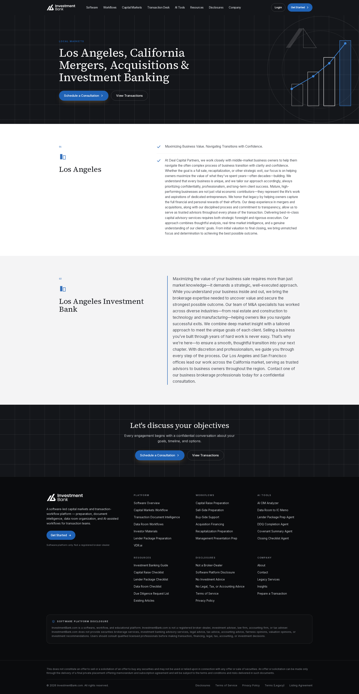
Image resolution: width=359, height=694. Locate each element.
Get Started (298, 7)
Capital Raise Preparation (212, 503)
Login (278, 7)
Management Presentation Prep (216, 538)
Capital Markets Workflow (151, 510)
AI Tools (180, 7)
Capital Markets (132, 7)
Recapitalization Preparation (214, 531)
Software (92, 7)
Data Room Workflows (149, 524)
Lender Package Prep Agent (275, 517)
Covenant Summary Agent (274, 531)
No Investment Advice (210, 579)
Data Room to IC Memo (272, 510)
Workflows (110, 7)
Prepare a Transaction (272, 593)
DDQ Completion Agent (272, 524)
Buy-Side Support (207, 517)
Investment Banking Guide (151, 565)
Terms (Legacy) (274, 685)
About (261, 565)
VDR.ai (138, 545)
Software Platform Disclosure (215, 572)
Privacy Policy (205, 600)
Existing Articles (144, 600)
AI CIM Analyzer (268, 503)
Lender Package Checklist (151, 579)
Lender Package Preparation (152, 538)
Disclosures (216, 7)
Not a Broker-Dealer (209, 565)
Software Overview (147, 503)
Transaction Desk (158, 7)
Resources (197, 7)
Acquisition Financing (210, 524)
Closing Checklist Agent (273, 538)
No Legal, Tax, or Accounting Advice (220, 586)
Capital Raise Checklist (149, 572)
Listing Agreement (300, 685)
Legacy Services (268, 579)
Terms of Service (207, 593)
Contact (262, 572)
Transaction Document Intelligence (157, 517)
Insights (262, 586)
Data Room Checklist (147, 586)
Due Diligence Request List (151, 593)
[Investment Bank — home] (61, 7)
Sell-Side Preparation (210, 510)
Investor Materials (145, 531)
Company (235, 7)
